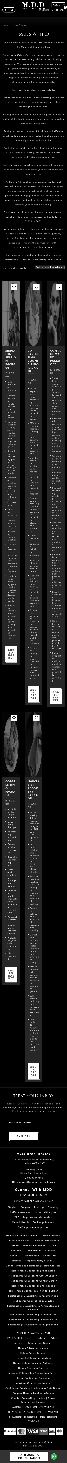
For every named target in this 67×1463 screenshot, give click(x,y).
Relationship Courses (40, 1343)
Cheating (53, 1207)
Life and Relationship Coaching (33, 1358)
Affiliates (16, 1250)
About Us (15, 1255)
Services (19, 1343)
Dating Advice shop (18, 1240)
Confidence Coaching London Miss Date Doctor (33, 1388)
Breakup (39, 1207)
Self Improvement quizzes (33, 1227)
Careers (14, 1245)
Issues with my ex (45, 1212)
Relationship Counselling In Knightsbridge (33, 1296)
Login (45, 10)
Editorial (42, 1338)
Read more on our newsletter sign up (33, 1111)
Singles (12, 1207)
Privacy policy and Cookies (21, 1235)
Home (5, 25)
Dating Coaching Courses (33, 1368)
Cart (62, 10)
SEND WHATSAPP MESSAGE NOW (33, 1201)
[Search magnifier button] (32, 17)
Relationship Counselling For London (33, 1285)
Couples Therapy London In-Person (33, 1393)
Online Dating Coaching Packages (33, 1363)
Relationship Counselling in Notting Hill (33, 1314)
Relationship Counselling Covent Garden (33, 1280)
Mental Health (20, 1222)
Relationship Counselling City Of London (33, 1275)
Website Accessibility (46, 1240)
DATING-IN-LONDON (20, 1338)
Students (50, 1250)
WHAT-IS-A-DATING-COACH (33, 1333)
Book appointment (43, 1222)
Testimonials (32, 1255)
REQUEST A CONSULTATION (29, 1456)
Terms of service (50, 1235)
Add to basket (11, 654)
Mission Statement (34, 1245)
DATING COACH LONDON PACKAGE (33, 1407)
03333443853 (35, 1177)
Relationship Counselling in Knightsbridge (33, 1324)
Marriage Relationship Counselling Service (33, 1373)
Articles (55, 1338)
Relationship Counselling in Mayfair (33, 1301)
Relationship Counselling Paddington (33, 1270)
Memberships (33, 1250)
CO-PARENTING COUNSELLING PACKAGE (33, 362)
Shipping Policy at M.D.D (39, 1260)
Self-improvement (20, 1212)
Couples (25, 1207)
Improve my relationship (37, 1217)
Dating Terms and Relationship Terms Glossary (33, 1265)
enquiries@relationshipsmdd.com (35, 1182)
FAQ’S (52, 1245)
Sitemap (16, 1260)
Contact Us (49, 1255)
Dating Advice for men (33, 1353)
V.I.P (16, 1217)
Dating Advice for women (33, 1348)
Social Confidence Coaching (33, 1378)
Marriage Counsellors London (33, 1383)
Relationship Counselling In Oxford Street (33, 1290)
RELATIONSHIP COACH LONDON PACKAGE (33, 1412)
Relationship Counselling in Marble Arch (33, 1319)
